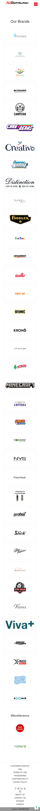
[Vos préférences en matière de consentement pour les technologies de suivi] (36, 807)
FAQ (20, 769)
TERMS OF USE (20, 772)
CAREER (20, 804)
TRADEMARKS (20, 775)
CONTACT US (20, 797)
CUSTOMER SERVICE (20, 765)
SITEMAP (20, 801)
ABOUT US (20, 794)
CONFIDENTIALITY (20, 778)
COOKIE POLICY (20, 782)
